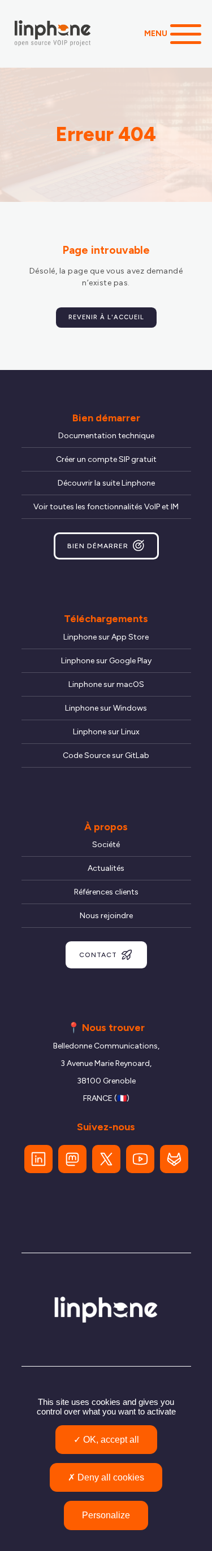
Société (106, 844)
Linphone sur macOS (106, 684)
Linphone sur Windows (106, 708)
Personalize (106, 1515)
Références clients (106, 892)
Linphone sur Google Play (106, 661)
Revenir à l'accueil (106, 317)
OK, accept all (110, 1439)
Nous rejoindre (106, 915)
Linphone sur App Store (106, 637)
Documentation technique (106, 435)
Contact (98, 955)
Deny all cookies (109, 1477)
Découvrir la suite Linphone (106, 483)
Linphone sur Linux (106, 732)
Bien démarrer (97, 546)
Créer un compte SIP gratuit (106, 459)
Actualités (106, 868)
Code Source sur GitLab (106, 755)
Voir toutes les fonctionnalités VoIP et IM (106, 507)
